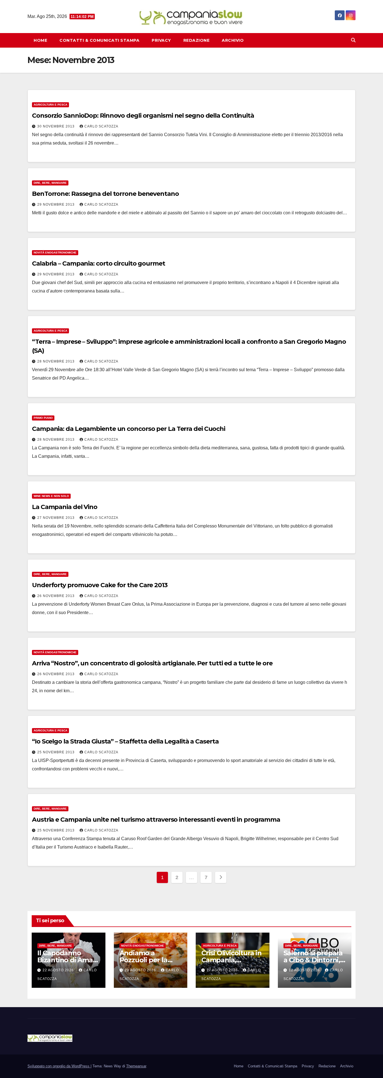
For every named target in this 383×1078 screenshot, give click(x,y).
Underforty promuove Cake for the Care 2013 (99, 585)
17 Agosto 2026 (223, 970)
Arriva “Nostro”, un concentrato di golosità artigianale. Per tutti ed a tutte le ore (152, 663)
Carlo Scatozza (101, 126)
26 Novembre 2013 (56, 596)
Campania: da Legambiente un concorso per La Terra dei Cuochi (128, 429)
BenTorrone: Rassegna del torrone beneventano (105, 194)
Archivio (233, 40)
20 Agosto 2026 (141, 970)
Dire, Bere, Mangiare (50, 182)
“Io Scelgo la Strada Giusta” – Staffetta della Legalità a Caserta (125, 741)
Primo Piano (43, 417)
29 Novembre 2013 (56, 204)
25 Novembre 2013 (56, 752)
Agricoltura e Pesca (50, 104)
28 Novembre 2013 (56, 361)
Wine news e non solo (51, 496)
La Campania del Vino (64, 507)
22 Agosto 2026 (59, 970)
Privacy (161, 40)
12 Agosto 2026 (305, 970)
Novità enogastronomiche (55, 252)
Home (40, 40)
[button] (353, 40)
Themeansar (136, 1066)
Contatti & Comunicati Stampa (99, 40)
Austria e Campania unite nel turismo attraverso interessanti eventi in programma (156, 819)
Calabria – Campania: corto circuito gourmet (98, 263)
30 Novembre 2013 (56, 126)
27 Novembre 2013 (56, 518)
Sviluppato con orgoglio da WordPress (59, 1066)
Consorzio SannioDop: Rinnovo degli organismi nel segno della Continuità (143, 115)
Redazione (196, 40)
